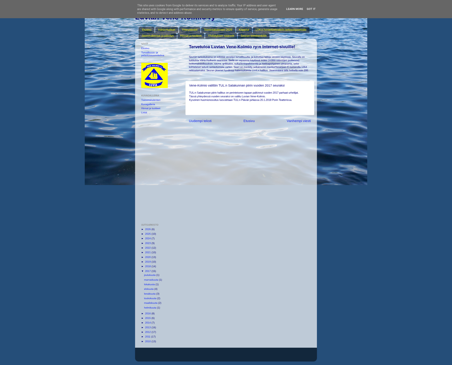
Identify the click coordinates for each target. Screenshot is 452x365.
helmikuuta (150, 307)
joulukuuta (150, 275)
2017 (148, 271)
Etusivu (146, 29)
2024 (148, 238)
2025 (148, 234)
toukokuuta (150, 298)
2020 (148, 257)
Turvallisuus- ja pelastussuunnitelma (152, 54)
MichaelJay (238, 356)
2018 (148, 266)
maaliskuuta (151, 303)
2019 (148, 261)
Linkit (144, 112)
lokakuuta (150, 284)
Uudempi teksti (200, 121)
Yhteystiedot (189, 29)
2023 (148, 243)
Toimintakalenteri (150, 100)
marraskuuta (151, 279)
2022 (148, 248)
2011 (148, 336)
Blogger (268, 356)
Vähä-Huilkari (166, 29)
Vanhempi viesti (299, 121)
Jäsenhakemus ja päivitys (157, 35)
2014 (148, 322)
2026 (148, 229)
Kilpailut (244, 29)
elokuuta (149, 289)
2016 (148, 313)
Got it (311, 9)
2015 (148, 318)
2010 (148, 341)
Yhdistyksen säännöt (221, 35)
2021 (148, 252)
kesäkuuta (150, 293)
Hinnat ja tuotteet (190, 35)
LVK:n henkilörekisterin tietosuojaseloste (281, 29)
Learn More (294, 9)
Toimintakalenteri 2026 (218, 29)
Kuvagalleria (148, 104)
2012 (148, 332)
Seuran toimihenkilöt (253, 35)
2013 (148, 327)
